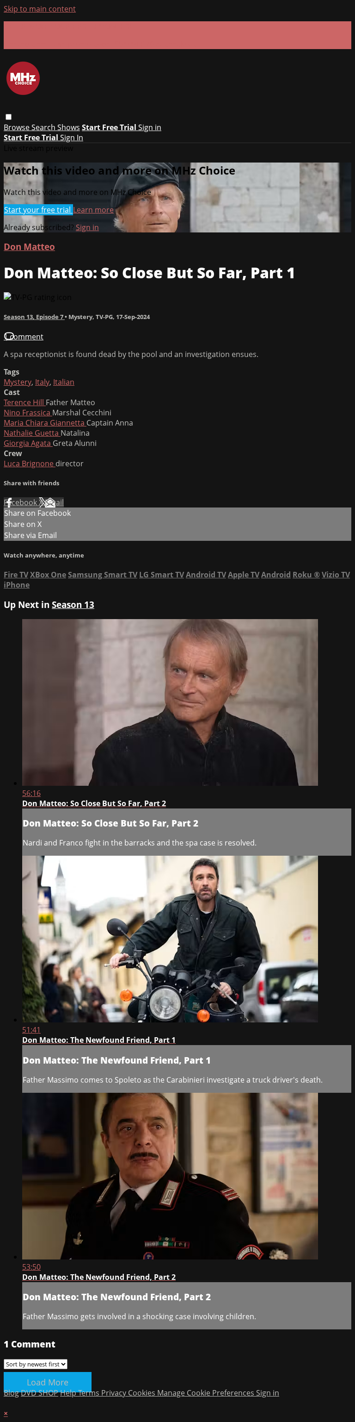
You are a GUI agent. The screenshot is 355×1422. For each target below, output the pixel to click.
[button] (9, 117)
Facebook (21, 502)
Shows (68, 127)
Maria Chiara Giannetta (45, 423)
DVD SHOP (39, 1393)
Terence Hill (25, 402)
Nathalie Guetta (32, 433)
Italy (42, 382)
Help (69, 1393)
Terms (89, 1393)
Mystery (17, 382)
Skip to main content (40, 9)
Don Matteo (29, 246)
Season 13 (73, 604)
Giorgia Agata (28, 443)
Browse (17, 127)
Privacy (114, 1393)
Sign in (149, 127)
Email (54, 502)
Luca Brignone (29, 463)
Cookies (142, 1393)
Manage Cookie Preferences (206, 1393)
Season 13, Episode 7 (34, 317)
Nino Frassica (28, 412)
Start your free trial (38, 210)
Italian (63, 382)
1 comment (23, 337)
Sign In (71, 137)
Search (44, 127)
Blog (11, 1393)
